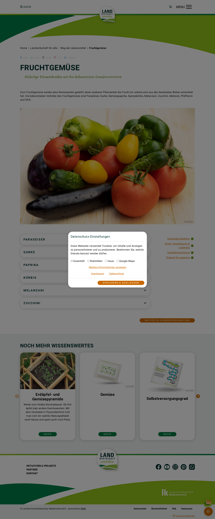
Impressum (97, 273)
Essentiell (79, 261)
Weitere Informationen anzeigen (107, 267)
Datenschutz (116, 273)
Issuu (111, 261)
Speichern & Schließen (121, 283)
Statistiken (96, 261)
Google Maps (127, 261)
